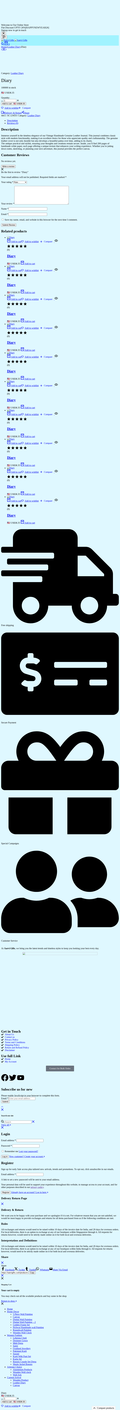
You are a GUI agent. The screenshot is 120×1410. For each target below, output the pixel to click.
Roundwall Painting (22, 1330)
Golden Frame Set (21, 1325)
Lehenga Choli (20, 1338)
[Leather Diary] (4, 49)
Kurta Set (17, 1359)
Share (26, 113)
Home (4, 47)
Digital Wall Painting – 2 (24, 1322)
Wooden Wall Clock (22, 1332)
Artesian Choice (14, 1367)
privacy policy (37, 1187)
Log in (4, 1157)
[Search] (2, 44)
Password (6, 1146)
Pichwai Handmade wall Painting (28, 1327)
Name (4, 209)
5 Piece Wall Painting (23, 1314)
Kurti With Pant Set (22, 1356)
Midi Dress (18, 1343)
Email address (8, 1140)
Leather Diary (14, 47)
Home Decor (13, 1311)
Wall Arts (17, 1375)
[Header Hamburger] (4, 37)
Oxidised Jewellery (22, 1348)
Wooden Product (20, 1380)
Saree (15, 1346)
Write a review (8, 166)
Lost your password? (28, 1151)
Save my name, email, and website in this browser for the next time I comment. (41, 219)
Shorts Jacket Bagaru (22, 1364)
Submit (5, 1101)
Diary (11, 256)
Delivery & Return (13, 113)
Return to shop (8, 1301)
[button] (24, 108)
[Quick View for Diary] (56, 241)
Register (5, 1192)
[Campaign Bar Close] (3, 33)
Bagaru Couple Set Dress (24, 1361)
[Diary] (2, 49)
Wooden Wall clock (22, 1372)
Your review (7, 203)
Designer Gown (20, 1340)
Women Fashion (14, 1335)
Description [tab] (12, 120)
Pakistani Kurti (20, 1351)
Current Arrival (14, 1377)
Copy (32, 1273)
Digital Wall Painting (22, 1319)
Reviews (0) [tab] (12, 123)
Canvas (16, 1317)
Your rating (7, 182)
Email (4, 214)
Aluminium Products (22, 1369)
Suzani (16, 1353)
